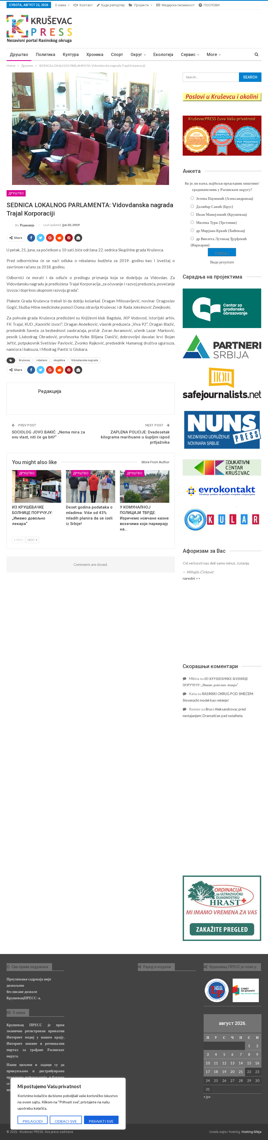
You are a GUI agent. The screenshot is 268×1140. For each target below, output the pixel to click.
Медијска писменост (178, 5)
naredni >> (191, 578)
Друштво (19, 54)
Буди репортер (113, 5)
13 (232, 1063)
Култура (71, 54)
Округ (136, 54)
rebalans (41, 360)
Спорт (117, 54)
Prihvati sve (101, 1121)
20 (232, 1072)
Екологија (163, 54)
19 (224, 1072)
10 (208, 1063)
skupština (59, 360)
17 (208, 1072)
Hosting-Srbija (251, 1132)
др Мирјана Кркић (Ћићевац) (220, 230)
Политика (45, 54)
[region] (68, 1104)
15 (249, 1063)
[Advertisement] (222, 622)
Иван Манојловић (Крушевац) (221, 214)
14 (241, 1063)
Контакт (86, 5)
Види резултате (222, 262)
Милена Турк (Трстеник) (216, 222)
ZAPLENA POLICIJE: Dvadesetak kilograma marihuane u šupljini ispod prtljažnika (135, 437)
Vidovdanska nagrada (84, 360)
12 (224, 1063)
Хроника (94, 54)
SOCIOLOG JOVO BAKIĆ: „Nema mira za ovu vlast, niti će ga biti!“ (48, 435)
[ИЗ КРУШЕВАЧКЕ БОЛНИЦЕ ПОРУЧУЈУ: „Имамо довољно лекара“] (36, 486)
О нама (60, 5)
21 (241, 1072)
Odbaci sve (66, 1121)
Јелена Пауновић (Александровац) (224, 198)
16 (257, 1063)
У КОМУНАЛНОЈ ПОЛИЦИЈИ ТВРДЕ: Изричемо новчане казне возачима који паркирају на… (144, 518)
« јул (207, 1096)
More (212, 54)
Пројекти (141, 5)
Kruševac (24, 360)
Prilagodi (33, 1121)
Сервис (188, 54)
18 (216, 1072)
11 (216, 1063)
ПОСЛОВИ (212, 5)
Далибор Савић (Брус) (214, 206)
